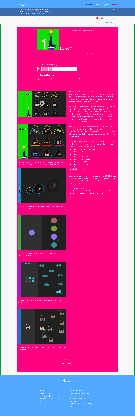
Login (63, 364)
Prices (98, 5)
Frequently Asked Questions (50, 399)
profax (23, 5)
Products (89, 5)
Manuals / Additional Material (51, 396)
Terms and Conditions (78, 399)
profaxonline (68, 381)
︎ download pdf (110, 23)
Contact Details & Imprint (79, 394)
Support (105, 5)
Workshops (44, 401)
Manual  (93, 60)
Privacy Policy (41, 13)
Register (114, 5)
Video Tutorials (45, 394)
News (72, 396)
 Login (114, 2)
